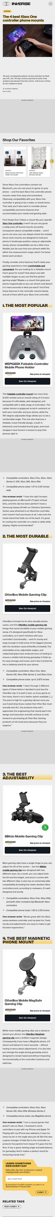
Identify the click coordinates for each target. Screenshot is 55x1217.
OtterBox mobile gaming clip (32, 625)
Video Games (10, 1206)
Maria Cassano (12, 89)
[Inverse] (21, 3)
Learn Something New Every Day (18, 1164)
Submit (40, 1192)
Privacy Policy (26, 1186)
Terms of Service (12, 1186)
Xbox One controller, (13, 223)
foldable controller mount (20, 394)
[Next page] (52, 161)
